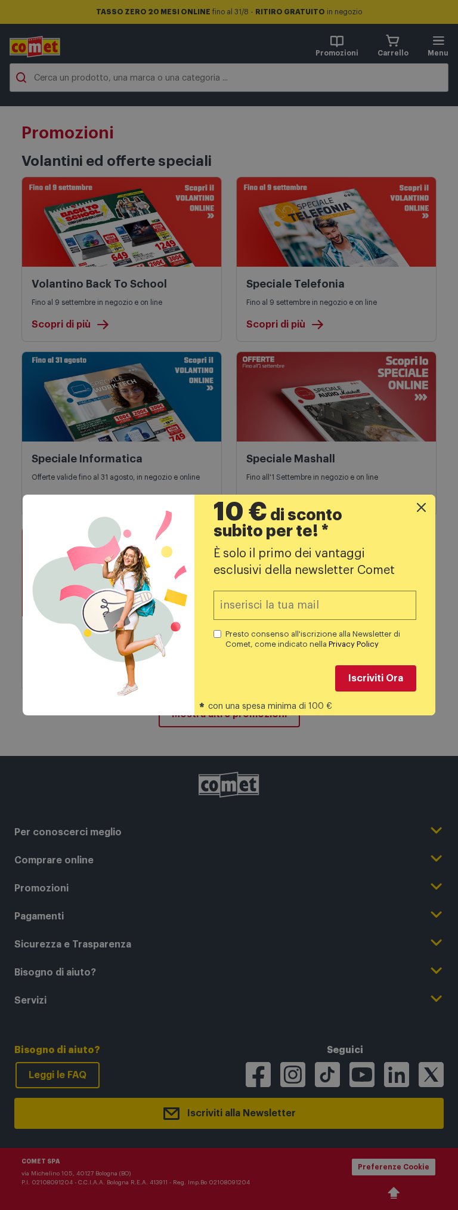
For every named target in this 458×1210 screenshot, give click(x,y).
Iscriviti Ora (375, 678)
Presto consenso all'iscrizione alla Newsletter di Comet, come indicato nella (312, 639)
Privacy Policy (354, 644)
